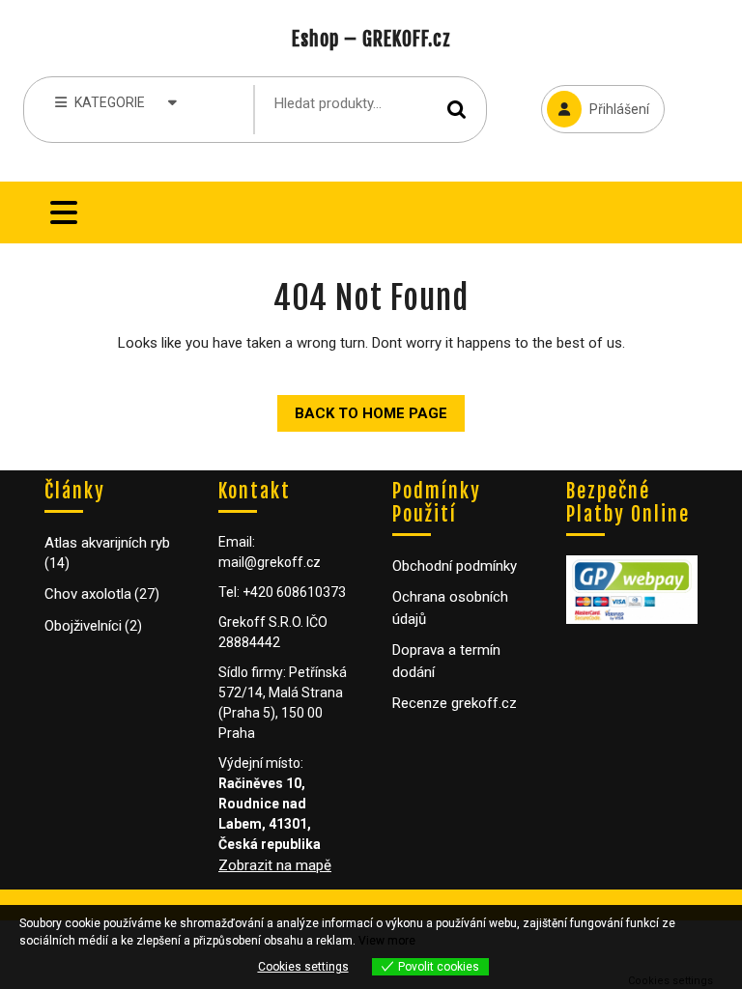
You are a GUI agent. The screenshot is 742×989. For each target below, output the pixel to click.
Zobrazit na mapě (274, 865)
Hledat (457, 109)
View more (386, 940)
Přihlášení (595, 101)
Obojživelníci (83, 626)
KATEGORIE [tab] (109, 102)
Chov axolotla (87, 594)
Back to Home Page (362, 408)
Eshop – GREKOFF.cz (371, 39)
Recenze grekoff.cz (454, 703)
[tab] (64, 212)
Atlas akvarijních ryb (107, 542)
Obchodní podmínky (454, 566)
